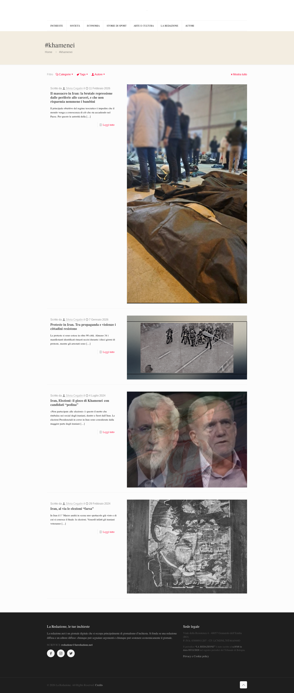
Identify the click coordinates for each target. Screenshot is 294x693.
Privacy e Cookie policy (196, 656)
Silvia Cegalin (74, 88)
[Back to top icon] (243, 684)
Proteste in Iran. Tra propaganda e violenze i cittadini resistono (83, 326)
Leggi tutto (109, 124)
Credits (99, 685)
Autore (99, 74)
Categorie (65, 74)
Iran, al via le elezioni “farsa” (72, 508)
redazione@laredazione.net (77, 645)
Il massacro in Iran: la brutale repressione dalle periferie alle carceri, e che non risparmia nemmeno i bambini (81, 97)
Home (48, 52)
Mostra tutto (240, 74)
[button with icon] (51, 653)
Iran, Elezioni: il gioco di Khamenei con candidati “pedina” (79, 402)
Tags (83, 74)
